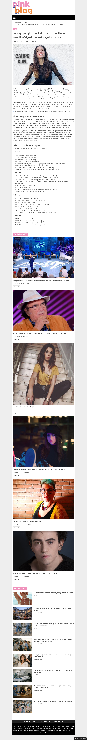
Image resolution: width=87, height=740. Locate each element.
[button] (73, 18)
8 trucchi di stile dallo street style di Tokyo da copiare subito (53, 701)
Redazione (26, 721)
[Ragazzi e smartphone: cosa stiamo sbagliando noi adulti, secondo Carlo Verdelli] (22, 691)
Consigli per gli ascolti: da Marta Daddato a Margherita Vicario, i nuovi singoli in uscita (40, 469)
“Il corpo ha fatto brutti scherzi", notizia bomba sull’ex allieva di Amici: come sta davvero (41, 281)
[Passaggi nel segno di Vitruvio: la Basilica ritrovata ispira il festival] (22, 613)
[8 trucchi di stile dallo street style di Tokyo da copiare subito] (22, 706)
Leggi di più (16, 286)
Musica (15, 29)
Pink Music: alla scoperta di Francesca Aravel (27, 522)
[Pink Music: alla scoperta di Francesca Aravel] (43, 499)
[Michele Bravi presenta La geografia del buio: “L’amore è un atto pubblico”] (43, 551)
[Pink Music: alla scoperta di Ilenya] (43, 374)
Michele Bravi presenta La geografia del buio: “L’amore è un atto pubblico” (36, 573)
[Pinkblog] (22, 7)
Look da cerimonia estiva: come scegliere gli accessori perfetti (53, 593)
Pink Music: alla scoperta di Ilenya (23, 407)
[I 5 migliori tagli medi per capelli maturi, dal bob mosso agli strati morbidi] (22, 660)
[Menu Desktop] (14, 17)
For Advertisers (59, 721)
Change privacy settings (80, 738)
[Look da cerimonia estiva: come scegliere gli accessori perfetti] (22, 598)
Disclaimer (47, 721)
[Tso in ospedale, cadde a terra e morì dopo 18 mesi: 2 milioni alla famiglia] (22, 675)
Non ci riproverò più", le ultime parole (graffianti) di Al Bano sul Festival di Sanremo (39, 333)
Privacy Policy (37, 721)
